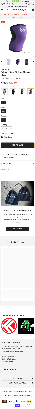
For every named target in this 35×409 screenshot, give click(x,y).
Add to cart (17, 145)
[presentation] (3, 92)
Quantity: (4, 125)
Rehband (5, 69)
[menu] (2, 10)
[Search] (8, 10)
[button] (28, 53)
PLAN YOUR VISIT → (10, 370)
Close (33, 16)
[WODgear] (17, 193)
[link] (17, 293)
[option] (17, 38)
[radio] (13, 91)
